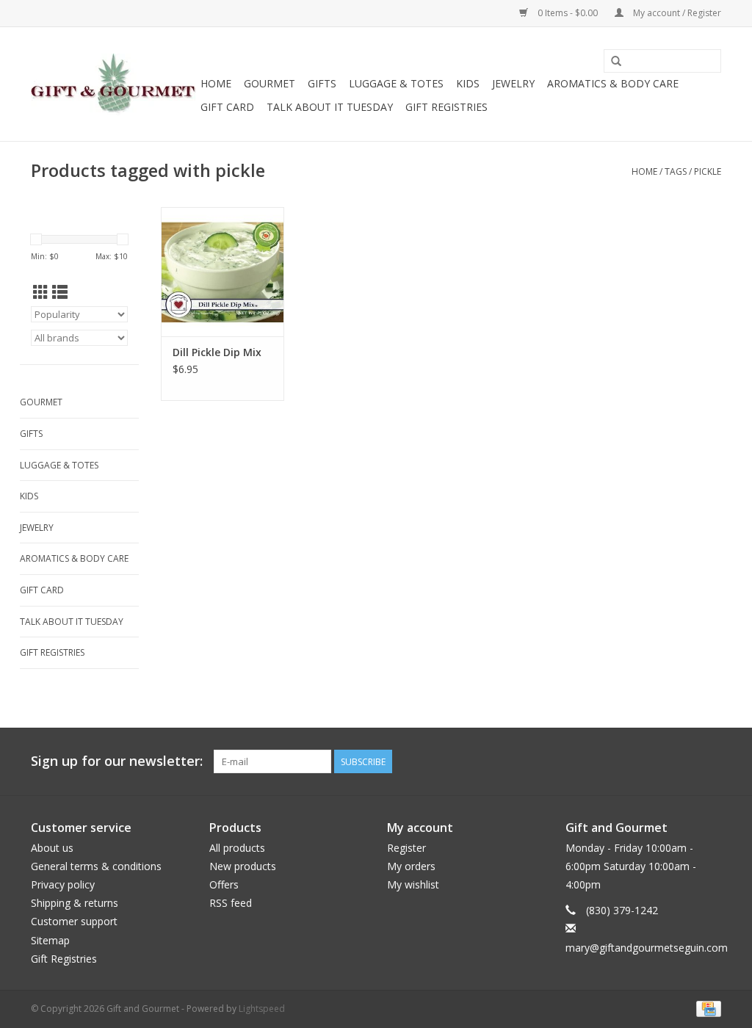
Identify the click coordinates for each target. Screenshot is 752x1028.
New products (242, 866)
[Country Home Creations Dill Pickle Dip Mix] (222, 271)
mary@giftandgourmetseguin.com (646, 948)
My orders (411, 866)
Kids (468, 83)
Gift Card (227, 107)
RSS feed (230, 903)
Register (406, 848)
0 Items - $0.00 (567, 13)
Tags (676, 171)
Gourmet (269, 83)
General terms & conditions (96, 866)
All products (237, 848)
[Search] (616, 61)
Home (215, 83)
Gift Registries (446, 107)
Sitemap (50, 940)
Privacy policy (63, 884)
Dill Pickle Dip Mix (217, 352)
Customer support (74, 921)
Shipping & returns (74, 903)
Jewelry (513, 83)
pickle (707, 171)
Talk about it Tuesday (330, 107)
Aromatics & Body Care (613, 83)
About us (52, 848)
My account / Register (676, 13)
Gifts (322, 83)
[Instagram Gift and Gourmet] (709, 761)
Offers (224, 884)
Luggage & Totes (396, 83)
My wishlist (413, 884)
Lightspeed (262, 1008)
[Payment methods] (706, 1008)
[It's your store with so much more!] (113, 84)
